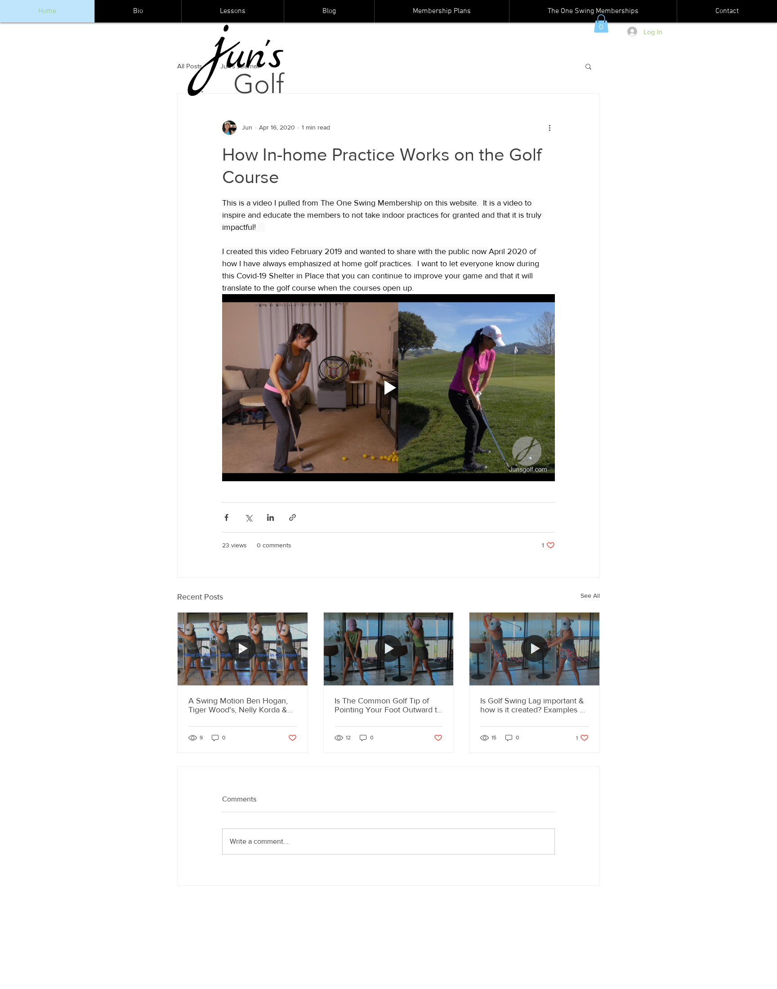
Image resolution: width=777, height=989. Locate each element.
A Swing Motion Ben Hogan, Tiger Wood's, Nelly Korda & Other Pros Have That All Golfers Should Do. (238, 705)
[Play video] (388, 387)
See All (590, 595)
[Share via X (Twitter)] (248, 517)
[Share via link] (292, 517)
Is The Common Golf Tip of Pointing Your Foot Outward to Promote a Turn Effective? (388, 705)
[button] (601, 23)
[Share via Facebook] (226, 517)
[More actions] (549, 127)
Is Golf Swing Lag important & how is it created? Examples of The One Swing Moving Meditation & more (533, 705)
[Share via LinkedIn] (270, 517)
